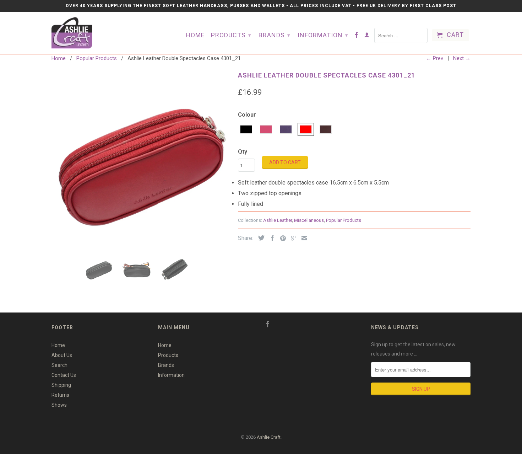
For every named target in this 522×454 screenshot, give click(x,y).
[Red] (141, 159)
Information (323, 35)
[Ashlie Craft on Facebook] (357, 36)
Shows (59, 405)
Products (231, 35)
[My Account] (367, 36)
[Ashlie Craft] (87, 33)
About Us (61, 355)
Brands (274, 35)
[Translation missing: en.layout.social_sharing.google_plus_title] (292, 238)
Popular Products (343, 220)
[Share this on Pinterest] (281, 238)
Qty (242, 151)
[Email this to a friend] (302, 238)
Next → (462, 58)
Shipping (61, 385)
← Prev (434, 58)
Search (59, 365)
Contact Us (63, 375)
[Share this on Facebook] (270, 238)
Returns (60, 395)
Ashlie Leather (277, 220)
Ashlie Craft (269, 437)
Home (195, 35)
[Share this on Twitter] (260, 238)
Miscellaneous (309, 220)
